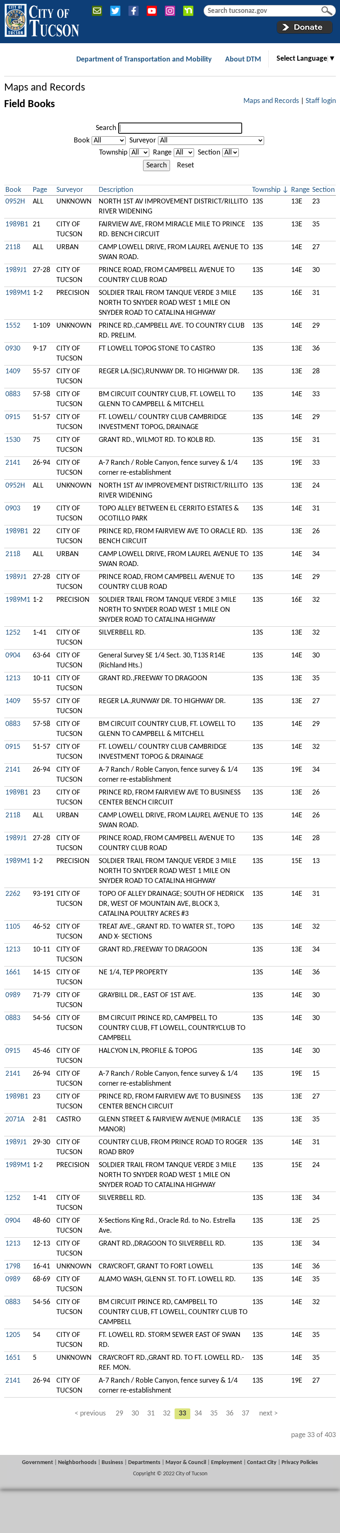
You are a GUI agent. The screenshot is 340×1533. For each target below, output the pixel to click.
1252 (12, 632)
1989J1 (16, 270)
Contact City (262, 1462)
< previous (90, 1413)
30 (135, 1413)
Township (113, 152)
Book (82, 140)
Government (37, 1462)
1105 (12, 926)
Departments (144, 1462)
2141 (12, 462)
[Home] (41, 18)
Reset (185, 165)
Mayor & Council (185, 1462)
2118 (12, 247)
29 (119, 1413)
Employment (226, 1462)
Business (112, 1462)
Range (162, 152)
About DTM (243, 59)
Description (116, 190)
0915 (12, 417)
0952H (15, 201)
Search (106, 128)
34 (198, 1413)
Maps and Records (44, 87)
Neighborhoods (77, 1462)
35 (214, 1413)
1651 (12, 1357)
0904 (12, 655)
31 (151, 1413)
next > (268, 1413)
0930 (12, 348)
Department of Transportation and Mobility (144, 59)
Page (40, 190)
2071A (14, 1119)
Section (209, 152)
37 (245, 1413)
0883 (12, 394)
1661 (12, 972)
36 (229, 1413)
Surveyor (142, 140)
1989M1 (17, 293)
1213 (12, 678)
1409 (12, 371)
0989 (12, 995)
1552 (12, 325)
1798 (12, 1266)
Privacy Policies (300, 1462)
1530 (12, 440)
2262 (12, 894)
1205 (12, 1335)
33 (182, 1413)
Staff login (321, 101)
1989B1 (16, 224)
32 (166, 1413)
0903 (12, 508)
